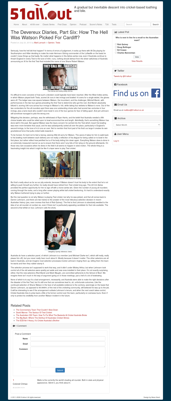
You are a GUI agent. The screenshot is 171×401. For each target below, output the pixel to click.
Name (25, 338)
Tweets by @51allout (122, 76)
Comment (23, 349)
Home (16, 24)
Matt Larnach (39, 42)
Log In (116, 140)
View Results (137, 61)
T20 (107, 24)
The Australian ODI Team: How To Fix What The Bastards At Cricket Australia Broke (51, 315)
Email (25, 343)
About (24, 24)
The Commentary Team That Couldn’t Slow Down (37, 309)
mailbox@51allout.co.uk (134, 110)
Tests (114, 24)
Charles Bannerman (126, 52)
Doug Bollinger (124, 47)
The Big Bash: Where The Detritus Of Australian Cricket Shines (42, 317)
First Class (62, 24)
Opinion (73, 24)
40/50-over (34, 24)
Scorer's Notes (96, 24)
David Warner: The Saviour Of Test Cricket (34, 312)
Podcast (83, 24)
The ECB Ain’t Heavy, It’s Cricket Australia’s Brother (37, 320)
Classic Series (49, 24)
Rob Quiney (122, 44)
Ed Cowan (122, 50)
